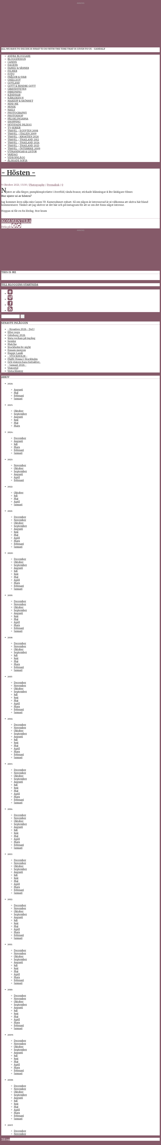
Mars (17, 425)
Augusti (18, 389)
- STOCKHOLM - (17, 356)
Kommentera (16, 221)
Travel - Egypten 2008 (23, 130)
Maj (16, 392)
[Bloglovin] (10, 293)
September (20, 413)
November (20, 465)
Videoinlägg (16, 157)
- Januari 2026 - (17, 365)
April (17, 477)
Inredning (15, 91)
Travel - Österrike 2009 (24, 148)
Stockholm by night (19, 347)
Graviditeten (17, 88)
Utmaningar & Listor (22, 151)
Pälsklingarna (18, 118)
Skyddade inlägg (20, 124)
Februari (19, 395)
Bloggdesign (17, 59)
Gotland (14, 82)
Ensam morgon (17, 350)
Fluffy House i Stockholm (23, 359)
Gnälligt (14, 79)
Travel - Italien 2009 (22, 133)
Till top (5, 1139)
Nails (11, 109)
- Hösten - (18, 173)
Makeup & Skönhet (20, 100)
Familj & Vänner (18, 68)
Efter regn (14, 332)
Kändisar (14, 94)
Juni (16, 419)
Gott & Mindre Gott (22, 85)
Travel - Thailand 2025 (23, 145)
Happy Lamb (15, 353)
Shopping (14, 121)
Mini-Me (13, 103)
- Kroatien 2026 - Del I (21, 329)
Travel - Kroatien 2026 (23, 136)
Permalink (53, 184)
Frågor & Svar (17, 77)
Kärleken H (16, 97)
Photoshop (15, 115)
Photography (17, 112)
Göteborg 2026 (16, 335)
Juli (16, 444)
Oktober (18, 410)
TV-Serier (14, 127)
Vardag (13, 154)
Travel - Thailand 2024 (23, 142)
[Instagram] (10, 299)
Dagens (13, 65)
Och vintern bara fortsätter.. (24, 362)
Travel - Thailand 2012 (23, 139)
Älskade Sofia (17, 160)
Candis (12, 62)
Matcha (12, 344)
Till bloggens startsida (19, 284)
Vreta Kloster (15, 371)
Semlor (12, 341)
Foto (11, 74)
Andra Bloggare (19, 56)
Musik (12, 106)
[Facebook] (10, 304)
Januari (18, 398)
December (20, 438)
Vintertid (13, 368)
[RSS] (10, 310)
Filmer (12, 71)
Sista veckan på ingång (21, 338)
